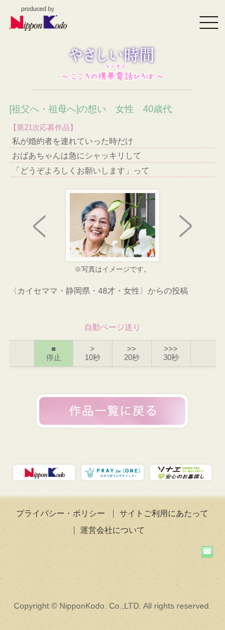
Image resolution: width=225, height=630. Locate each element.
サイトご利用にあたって (163, 513)
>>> (171, 353)
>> (132, 353)
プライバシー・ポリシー (60, 513)
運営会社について (112, 530)
